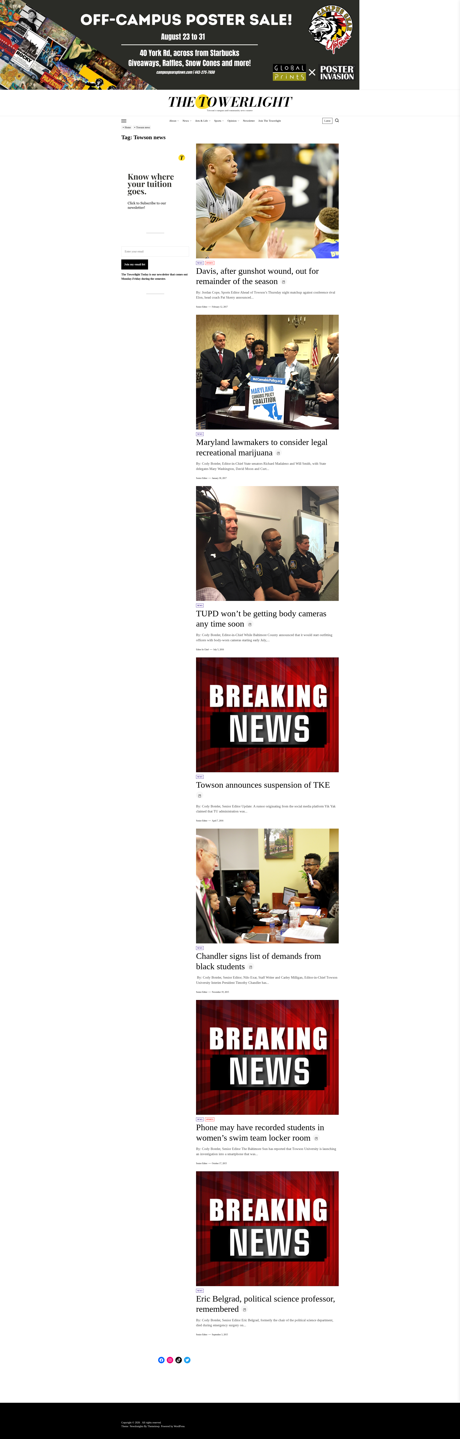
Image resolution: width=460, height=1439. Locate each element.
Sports (217, 120)
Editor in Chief (202, 649)
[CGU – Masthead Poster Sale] (179, 2)
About (172, 120)
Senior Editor (201, 307)
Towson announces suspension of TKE (263, 784)
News (186, 120)
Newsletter (249, 120)
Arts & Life (201, 120)
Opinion (232, 120)
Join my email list (134, 264)
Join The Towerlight (269, 120)
